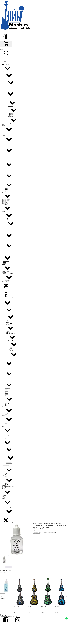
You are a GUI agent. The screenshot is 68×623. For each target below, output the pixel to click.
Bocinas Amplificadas (8, 219)
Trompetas (6, 188)
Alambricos (6, 483)
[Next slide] (66, 596)
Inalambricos (6, 484)
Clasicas (6, 142)
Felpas (10, 115)
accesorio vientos (53, 523)
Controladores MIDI (6, 261)
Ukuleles (4, 124)
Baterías (4, 71)
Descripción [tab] (3, 566)
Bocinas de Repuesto (6, 271)
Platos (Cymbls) (10, 116)
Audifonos (4, 263)
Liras (5, 155)
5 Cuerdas (6, 133)
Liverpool (7, 331)
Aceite (57, 523)
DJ (3, 475)
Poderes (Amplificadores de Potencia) (8, 486)
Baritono (6, 191)
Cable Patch (5, 202)
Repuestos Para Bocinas (6, 281)
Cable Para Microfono (6, 201)
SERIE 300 (11, 113)
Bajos (4, 125)
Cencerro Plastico (7, 403)
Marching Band (5, 146)
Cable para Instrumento (6, 199)
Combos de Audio (6, 230)
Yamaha (6, 180)
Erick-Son (6, 179)
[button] (31, 524)
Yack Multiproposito (8, 280)
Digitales (6, 474)
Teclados (4, 406)
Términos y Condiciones (3, 615)
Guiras (6, 404)
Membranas (5, 272)
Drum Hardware (10, 106)
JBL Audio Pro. (8, 227)
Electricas (6, 143)
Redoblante (6, 391)
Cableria (3, 192)
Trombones (6, 189)
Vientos (4, 181)
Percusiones (5, 160)
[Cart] (6, 44)
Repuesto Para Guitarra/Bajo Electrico (8, 273)
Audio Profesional (4, 204)
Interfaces (4, 262)
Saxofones (6, 190)
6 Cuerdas (6, 134)
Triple (5, 157)
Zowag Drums (8, 332)
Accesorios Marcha (7, 153)
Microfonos (5, 476)
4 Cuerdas (6, 132)
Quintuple (6, 159)
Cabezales (4, 229)
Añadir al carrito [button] (2, 593)
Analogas (6, 473)
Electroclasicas (7, 144)
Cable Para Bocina (6, 200)
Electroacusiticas (7, 145)
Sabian (10, 123)
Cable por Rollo (5, 203)
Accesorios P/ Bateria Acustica (10, 333)
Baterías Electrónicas (8, 78)
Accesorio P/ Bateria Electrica (10, 323)
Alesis (7, 320)
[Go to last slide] (1, 596)
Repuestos (3, 264)
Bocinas (4, 211)
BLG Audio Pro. (8, 226)
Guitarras (4, 135)
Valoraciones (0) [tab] (8, 566)
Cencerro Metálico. (7, 402)
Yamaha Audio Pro (9, 228)
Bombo (6, 389)
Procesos (4, 487)
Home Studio (3, 488)
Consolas (4, 231)
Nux (6, 321)
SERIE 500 (11, 114)
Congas (6, 405)
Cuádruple (6, 158)
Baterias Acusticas (7, 324)
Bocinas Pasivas (7, 218)
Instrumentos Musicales (5, 64)
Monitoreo (4, 485)
